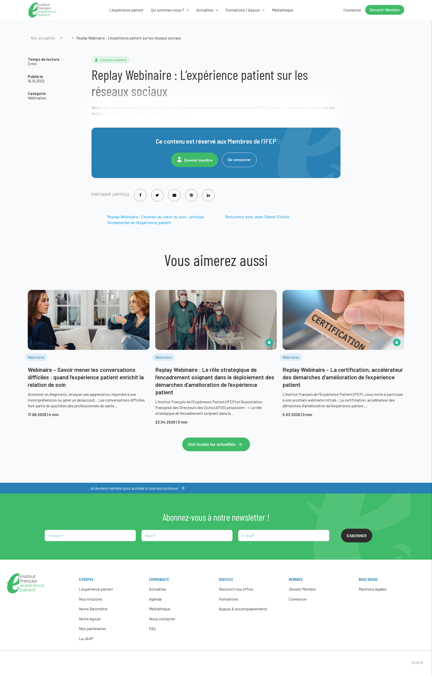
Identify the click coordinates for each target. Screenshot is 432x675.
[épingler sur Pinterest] (191, 192)
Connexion (352, 9)
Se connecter (239, 159)
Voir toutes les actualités (211, 444)
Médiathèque (282, 9)
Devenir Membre (385, 9)
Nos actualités (43, 37)
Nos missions (90, 599)
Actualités (157, 589)
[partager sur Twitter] (157, 192)
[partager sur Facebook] (140, 192)
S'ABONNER (356, 535)
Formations (228, 599)
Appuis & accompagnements (243, 608)
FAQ (152, 628)
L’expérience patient (127, 9)
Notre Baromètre (93, 608)
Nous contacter (162, 618)
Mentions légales (372, 589)
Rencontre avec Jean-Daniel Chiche (257, 217)
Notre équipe (90, 618)
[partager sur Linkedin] (208, 192)
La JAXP (86, 638)
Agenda (155, 599)
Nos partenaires (92, 628)
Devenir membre (198, 160)
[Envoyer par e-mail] (174, 192)
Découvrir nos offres (236, 589)
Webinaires (37, 97)
